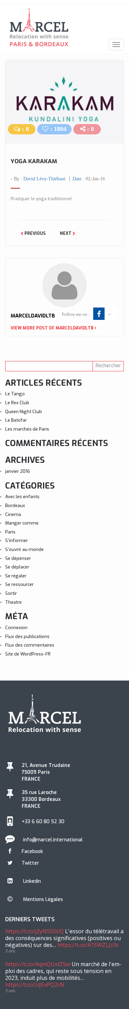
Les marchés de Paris (27, 429)
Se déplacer (17, 567)
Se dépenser (18, 558)
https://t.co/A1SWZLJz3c (88, 945)
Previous (34, 233)
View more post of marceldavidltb (52, 328)
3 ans (10, 951)
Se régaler (15, 576)
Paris (10, 532)
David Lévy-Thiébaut (44, 178)
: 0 (24, 128)
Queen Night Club (23, 412)
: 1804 (57, 128)
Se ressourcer (19, 584)
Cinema (13, 514)
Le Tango (15, 394)
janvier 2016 (17, 471)
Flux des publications (27, 636)
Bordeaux (15, 505)
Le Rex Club (17, 403)
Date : (89, 178)
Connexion (16, 627)
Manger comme (22, 523)
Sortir (11, 593)
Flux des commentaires (29, 645)
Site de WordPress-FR (28, 654)
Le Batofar (16, 420)
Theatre (13, 602)
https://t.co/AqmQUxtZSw (37, 964)
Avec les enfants (22, 497)
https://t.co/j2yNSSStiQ (34, 931)
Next (66, 233)
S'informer (16, 540)
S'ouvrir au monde (24, 549)
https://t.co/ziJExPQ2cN (34, 984)
